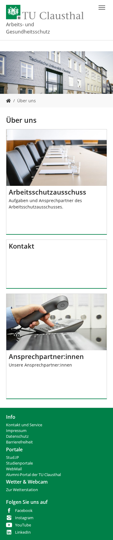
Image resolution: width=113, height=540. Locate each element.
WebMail (14, 469)
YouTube (23, 525)
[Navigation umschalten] (102, 7)
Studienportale (19, 463)
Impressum (16, 430)
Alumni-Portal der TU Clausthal (33, 474)
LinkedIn (23, 532)
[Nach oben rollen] (100, 527)
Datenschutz (17, 436)
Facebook (24, 510)
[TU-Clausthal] (45, 12)
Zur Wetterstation (22, 489)
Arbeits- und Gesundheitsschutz (28, 28)
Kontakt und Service (24, 424)
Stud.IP (12, 457)
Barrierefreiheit (19, 442)
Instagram (24, 517)
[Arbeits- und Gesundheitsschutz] (8, 100)
